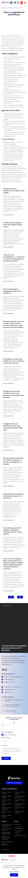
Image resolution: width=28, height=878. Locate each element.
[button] (25, 2)
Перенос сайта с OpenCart (7, 816)
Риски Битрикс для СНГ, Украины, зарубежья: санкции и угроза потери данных (12, 531)
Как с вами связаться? (7, 732)
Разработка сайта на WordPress (7, 825)
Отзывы (17, 833)
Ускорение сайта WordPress (7, 829)
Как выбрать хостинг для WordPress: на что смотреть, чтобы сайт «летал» (13, 361)
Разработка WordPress (7, 7)
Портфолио (18, 830)
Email (5, 735)
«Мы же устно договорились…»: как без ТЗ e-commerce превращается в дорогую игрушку (13, 258)
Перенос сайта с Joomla (7, 804)
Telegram (14, 735)
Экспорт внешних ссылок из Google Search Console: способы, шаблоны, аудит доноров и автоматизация (13, 324)
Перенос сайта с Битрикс (7, 792)
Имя (3, 725)
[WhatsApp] (18, 2)
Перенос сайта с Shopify (7, 796)
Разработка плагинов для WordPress (6, 837)
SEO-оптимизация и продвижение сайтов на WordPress (12, 291)
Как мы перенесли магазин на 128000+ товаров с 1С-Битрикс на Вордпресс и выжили (13, 461)
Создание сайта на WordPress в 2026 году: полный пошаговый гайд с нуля (13, 427)
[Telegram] (11, 3)
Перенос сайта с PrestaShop (20, 804)
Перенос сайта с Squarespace (20, 796)
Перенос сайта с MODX (7, 812)
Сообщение (5, 745)
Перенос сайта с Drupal (7, 800)
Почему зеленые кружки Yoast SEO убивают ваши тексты (12, 225)
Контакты (18, 824)
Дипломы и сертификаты (19, 827)
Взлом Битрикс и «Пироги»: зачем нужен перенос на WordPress (13, 496)
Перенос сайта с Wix (20, 808)
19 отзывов (12, 860)
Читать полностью (8, 214)
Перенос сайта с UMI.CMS (20, 812)
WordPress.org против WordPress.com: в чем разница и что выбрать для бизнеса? (13, 394)
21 (18, 597)
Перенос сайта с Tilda (20, 800)
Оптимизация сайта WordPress (7, 833)
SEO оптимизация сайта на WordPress (7, 843)
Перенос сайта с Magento (20, 792)
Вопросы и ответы (20, 835)
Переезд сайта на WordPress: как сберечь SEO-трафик (14, 191)
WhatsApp (7, 737)
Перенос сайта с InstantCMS (7, 808)
